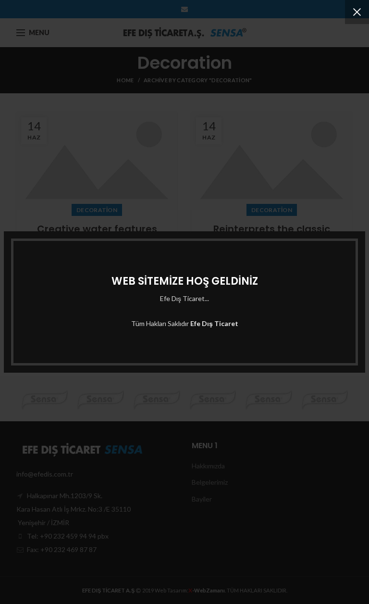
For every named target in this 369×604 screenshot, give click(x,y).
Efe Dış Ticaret (214, 323)
